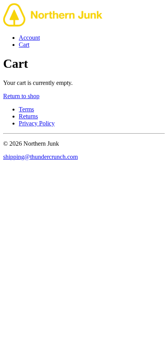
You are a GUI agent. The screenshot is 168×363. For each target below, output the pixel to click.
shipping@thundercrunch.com (40, 156)
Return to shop (21, 96)
